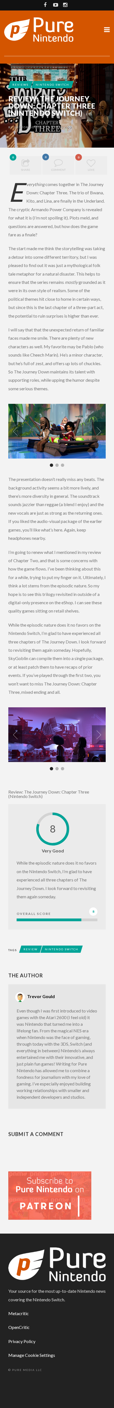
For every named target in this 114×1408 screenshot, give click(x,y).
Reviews (20, 84)
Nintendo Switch (52, 84)
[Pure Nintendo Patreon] (49, 1195)
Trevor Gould (28, 127)
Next (99, 431)
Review (31, 949)
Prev (15, 431)
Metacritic (18, 1313)
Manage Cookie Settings (31, 1355)
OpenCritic (19, 1327)
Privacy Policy (21, 1341)
